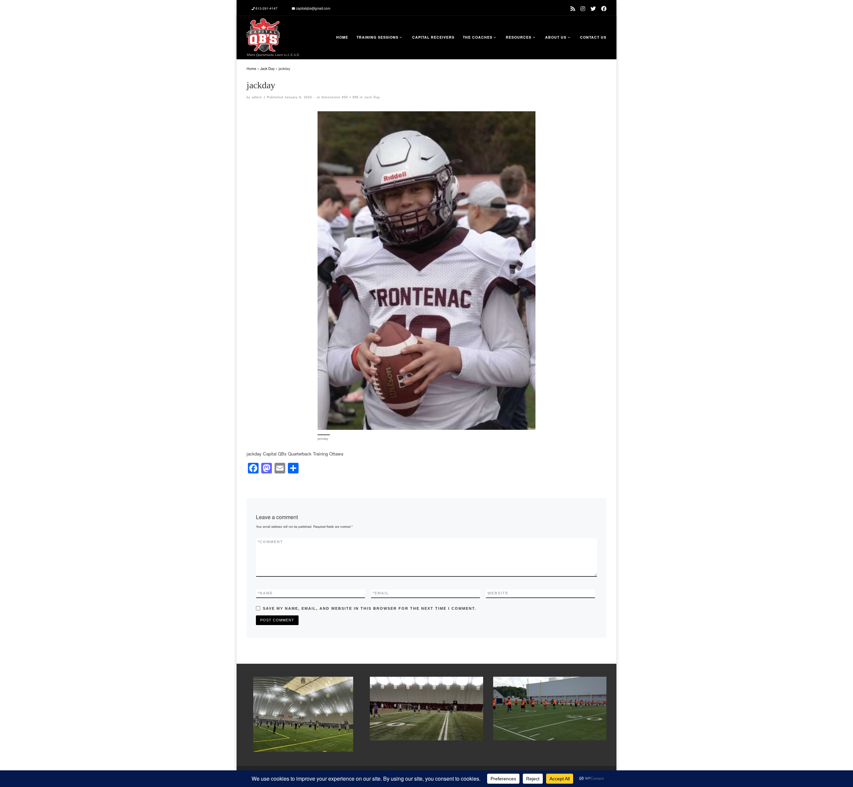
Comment (270, 542)
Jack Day (267, 68)
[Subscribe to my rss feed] (572, 8)
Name (265, 593)
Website (497, 593)
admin (257, 97)
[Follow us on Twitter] (593, 8)
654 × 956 (350, 97)
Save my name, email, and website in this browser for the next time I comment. (369, 608)
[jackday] (426, 270)
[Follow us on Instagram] (582, 8)
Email (381, 593)
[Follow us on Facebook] (603, 8)
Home (251, 68)
